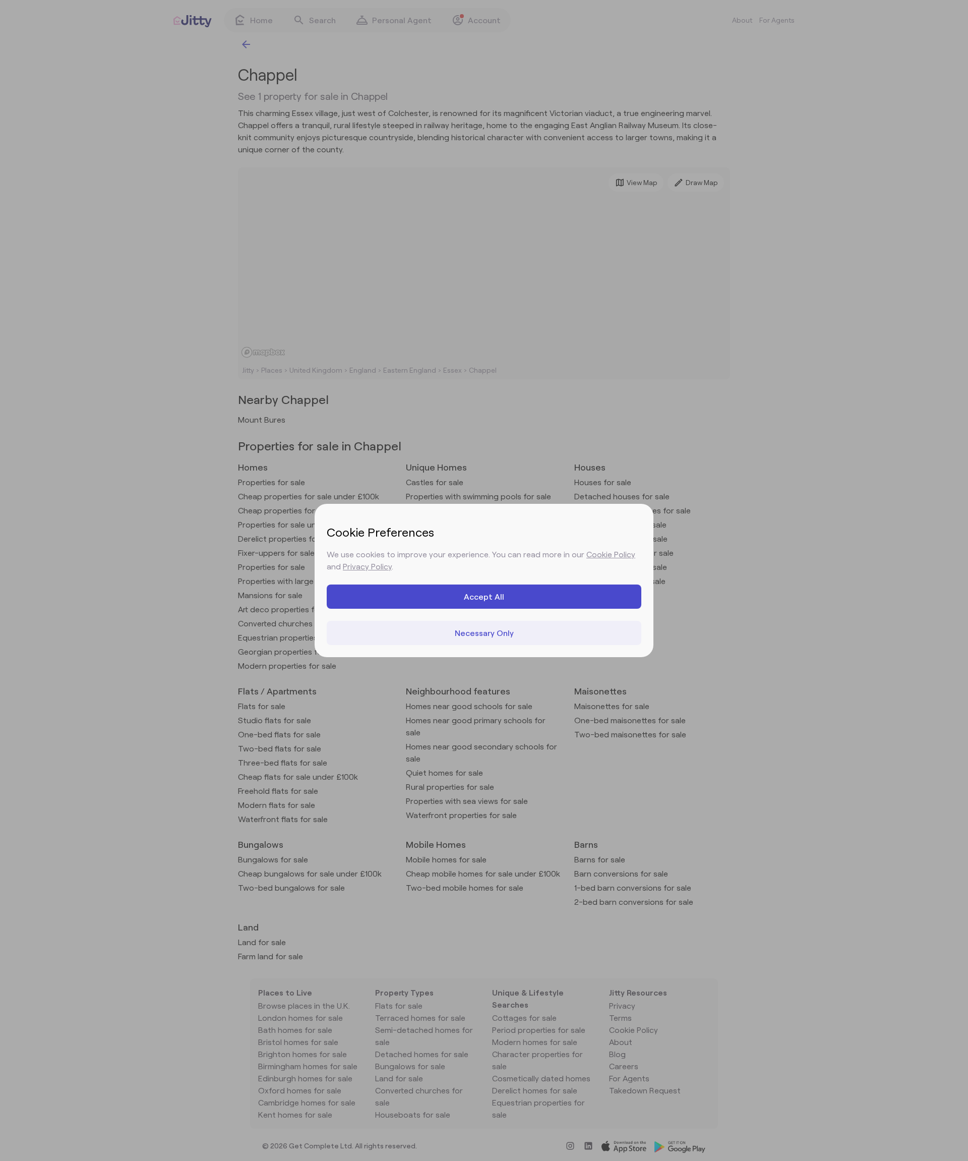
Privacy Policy (367, 566)
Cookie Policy (610, 554)
